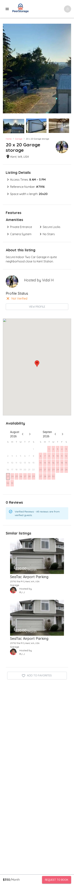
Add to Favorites (39, 675)
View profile (37, 306)
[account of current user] (7, 9)
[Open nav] (67, 9)
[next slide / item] (68, 125)
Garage (18, 138)
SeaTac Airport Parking (29, 577)
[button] (13, 126)
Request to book (56, 879)
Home (8, 138)
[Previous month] (22, 434)
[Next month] (29, 434)
